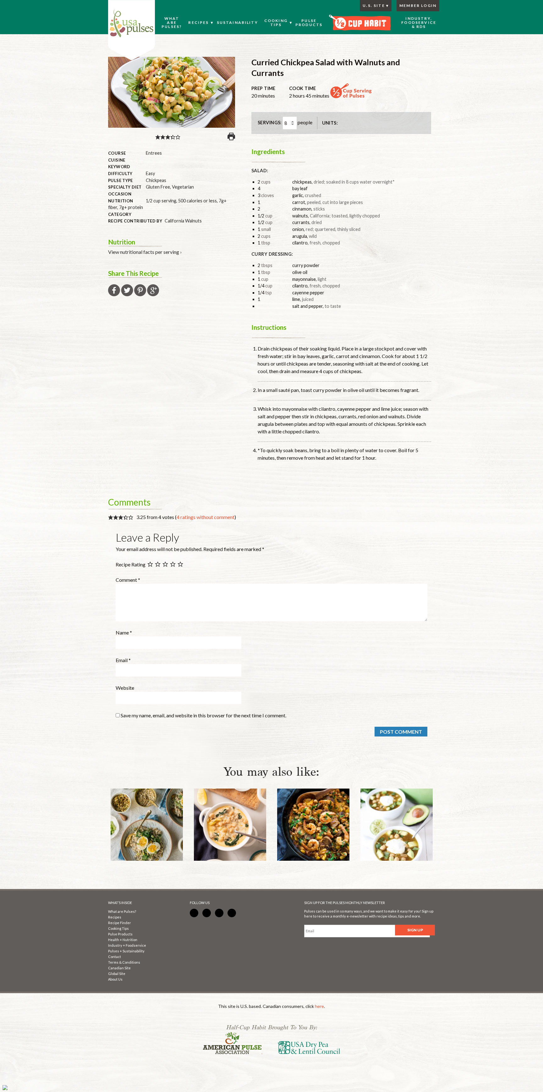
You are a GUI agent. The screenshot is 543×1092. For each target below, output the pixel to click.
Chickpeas (156, 180)
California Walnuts (183, 220)
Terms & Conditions (124, 962)
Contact (114, 957)
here (319, 1006)
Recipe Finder (119, 923)
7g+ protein (131, 207)
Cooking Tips (118, 928)
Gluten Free (158, 187)
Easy (150, 173)
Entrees (154, 153)
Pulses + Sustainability (126, 951)
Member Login (417, 5)
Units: (330, 123)
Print (231, 136)
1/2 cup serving (161, 200)
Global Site (116, 974)
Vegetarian (183, 187)
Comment (128, 580)
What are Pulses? (122, 911)
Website (125, 688)
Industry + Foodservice (127, 945)
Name (124, 632)
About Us (115, 979)
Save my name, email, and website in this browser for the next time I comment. (203, 715)
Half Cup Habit (131, 30)
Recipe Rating (130, 564)
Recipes (114, 917)
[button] (157, 136)
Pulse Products (120, 934)
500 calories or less (197, 200)
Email (123, 660)
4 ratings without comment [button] (205, 517)
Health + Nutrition (122, 940)
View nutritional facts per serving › (145, 252)
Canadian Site (119, 968)
